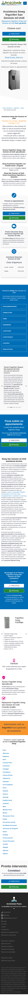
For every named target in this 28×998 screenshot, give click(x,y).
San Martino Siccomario (10, 825)
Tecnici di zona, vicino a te (14, 57)
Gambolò (5, 791)
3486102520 (14, 34)
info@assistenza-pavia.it (10, 918)
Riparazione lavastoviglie (8, 952)
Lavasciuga (23, 496)
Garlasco (5, 794)
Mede (4, 806)
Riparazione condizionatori (8, 935)
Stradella (5, 834)
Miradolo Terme (7, 809)
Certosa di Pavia (7, 775)
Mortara (5, 813)
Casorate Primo (7, 762)
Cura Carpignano (8, 784)
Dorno (4, 787)
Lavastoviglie (15, 492)
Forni (11, 494)
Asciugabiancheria (6, 496)
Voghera (5, 853)
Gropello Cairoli (7, 800)
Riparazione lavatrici (7, 958)
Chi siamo (4, 924)
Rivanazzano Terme (8, 816)
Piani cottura (16, 494)
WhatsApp (15, 39)
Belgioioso (6, 756)
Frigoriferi (22, 492)
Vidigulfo (5, 847)
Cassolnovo (6, 766)
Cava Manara (6, 772)
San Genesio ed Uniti (9, 822)
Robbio (5, 819)
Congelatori (15, 496)
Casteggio (6, 769)
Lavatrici (9, 492)
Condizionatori (5, 494)
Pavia (4, 750)
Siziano (5, 831)
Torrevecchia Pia (8, 838)
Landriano (6, 803)
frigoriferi (16, 108)
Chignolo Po (6, 778)
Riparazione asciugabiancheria (9, 932)
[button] (1, 385)
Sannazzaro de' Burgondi (10, 828)
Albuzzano (6, 753)
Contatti (3, 926)
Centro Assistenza (7, 108)
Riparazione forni (6, 943)
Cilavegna (6, 781)
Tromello (5, 844)
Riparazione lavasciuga (7, 949)
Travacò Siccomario (8, 841)
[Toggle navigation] (25, 3)
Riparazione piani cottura (8, 960)
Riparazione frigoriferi (7, 946)
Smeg (22, 108)
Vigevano (5, 850)
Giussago (5, 797)
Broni (4, 759)
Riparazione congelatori (7, 941)
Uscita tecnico (5, 929)
